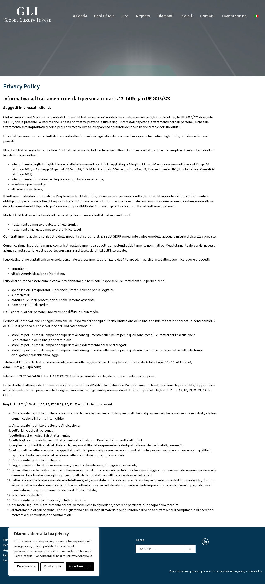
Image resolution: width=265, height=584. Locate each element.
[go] (190, 549)
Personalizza (26, 566)
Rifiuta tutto (52, 566)
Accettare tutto (80, 566)
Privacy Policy (238, 572)
